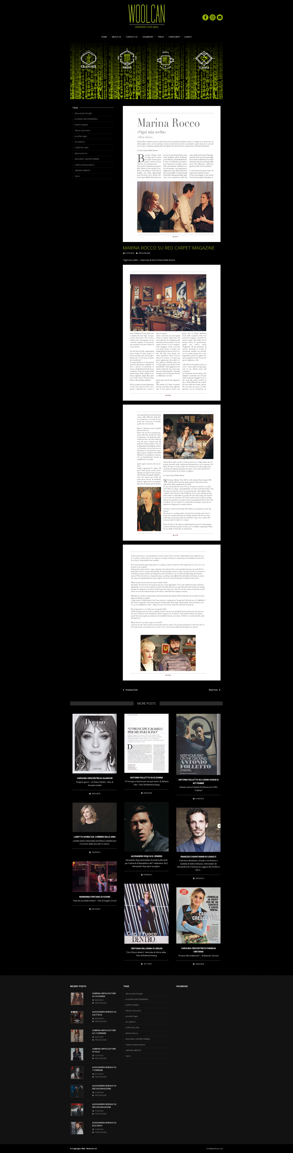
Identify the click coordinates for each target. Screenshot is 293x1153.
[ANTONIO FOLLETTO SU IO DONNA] (146, 743)
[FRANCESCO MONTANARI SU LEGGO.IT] (198, 830)
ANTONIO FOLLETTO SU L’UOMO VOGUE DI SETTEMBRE (198, 781)
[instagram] (213, 17)
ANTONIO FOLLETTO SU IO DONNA (146, 777)
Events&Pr (174, 36)
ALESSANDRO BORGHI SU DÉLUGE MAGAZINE (104, 1087)
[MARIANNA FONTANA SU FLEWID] (94, 876)
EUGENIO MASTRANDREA (86, 119)
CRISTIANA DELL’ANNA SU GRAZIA (146, 948)
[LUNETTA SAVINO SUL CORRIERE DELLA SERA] (94, 817)
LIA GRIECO (80, 141)
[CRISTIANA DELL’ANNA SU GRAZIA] (146, 914)
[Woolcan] (146, 16)
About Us (116, 36)
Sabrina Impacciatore (84, 164)
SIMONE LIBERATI (82, 170)
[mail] (220, 17)
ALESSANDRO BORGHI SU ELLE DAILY (104, 1124)
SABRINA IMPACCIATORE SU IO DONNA (104, 995)
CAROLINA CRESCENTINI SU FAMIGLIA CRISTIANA (198, 950)
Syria (77, 176)
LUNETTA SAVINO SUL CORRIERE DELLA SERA (95, 836)
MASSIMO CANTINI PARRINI (87, 159)
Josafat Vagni (81, 136)
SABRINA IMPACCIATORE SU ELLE (104, 1050)
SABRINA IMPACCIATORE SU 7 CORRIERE (104, 1032)
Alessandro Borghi (83, 113)
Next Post (213, 690)
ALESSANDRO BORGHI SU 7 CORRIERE (104, 1069)
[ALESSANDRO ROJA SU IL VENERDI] (146, 826)
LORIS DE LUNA (81, 147)
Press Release (144, 253)
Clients (188, 36)
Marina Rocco (81, 153)
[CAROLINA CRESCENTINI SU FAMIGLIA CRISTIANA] (198, 915)
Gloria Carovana (82, 130)
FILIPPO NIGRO (81, 124)
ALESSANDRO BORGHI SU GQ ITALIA (104, 1013)
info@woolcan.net (214, 1148)
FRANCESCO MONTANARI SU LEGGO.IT (198, 856)
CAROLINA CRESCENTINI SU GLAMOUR (94, 778)
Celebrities (147, 36)
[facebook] (205, 17)
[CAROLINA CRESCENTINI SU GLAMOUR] (94, 743)
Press (161, 36)
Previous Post (132, 690)
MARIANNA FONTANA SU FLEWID (94, 896)
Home (104, 36)
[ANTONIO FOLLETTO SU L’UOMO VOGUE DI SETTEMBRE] (198, 744)
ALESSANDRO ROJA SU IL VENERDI (146, 856)
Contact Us (132, 36)
